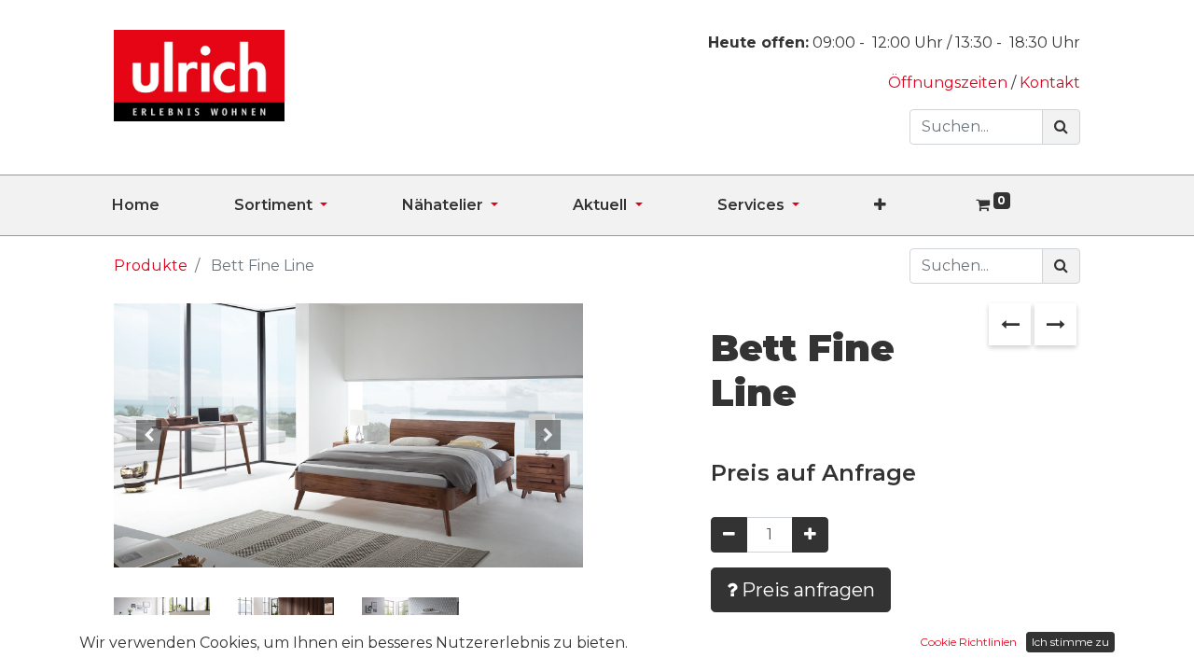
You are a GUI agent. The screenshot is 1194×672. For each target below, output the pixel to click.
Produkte (150, 265)
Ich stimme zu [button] (1070, 642)
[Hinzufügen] (810, 535)
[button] (917, 205)
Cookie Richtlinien (968, 642)
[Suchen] (1061, 127)
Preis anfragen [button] (806, 590)
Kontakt (1050, 82)
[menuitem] (173, 205)
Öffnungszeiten (949, 82)
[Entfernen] (729, 535)
